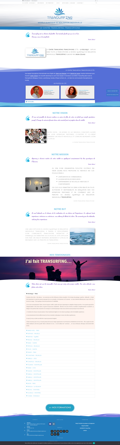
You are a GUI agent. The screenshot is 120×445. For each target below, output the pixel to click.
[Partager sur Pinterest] (58, 431)
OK (93, 443)
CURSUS (85, 430)
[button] (60, 101)
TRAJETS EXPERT (84, 425)
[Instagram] (53, 423)
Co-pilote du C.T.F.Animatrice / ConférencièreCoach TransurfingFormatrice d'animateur (84, 93)
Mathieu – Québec (33, 336)
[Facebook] (50, 423)
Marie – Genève (32, 343)
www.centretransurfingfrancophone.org (35, 435)
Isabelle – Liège (32, 358)
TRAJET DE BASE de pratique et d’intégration (85, 423)
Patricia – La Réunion (34, 386)
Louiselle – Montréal (34, 392)
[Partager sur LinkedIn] (61, 431)
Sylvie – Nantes (32, 349)
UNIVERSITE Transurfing (85, 428)
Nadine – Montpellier (34, 371)
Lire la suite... (31, 101)
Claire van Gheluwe (61, 73)
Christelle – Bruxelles (34, 361)
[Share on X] (52, 431)
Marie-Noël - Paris (33, 330)
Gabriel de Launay (75, 73)
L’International (34, 0)
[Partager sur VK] (67, 431)
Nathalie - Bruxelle (34, 333)
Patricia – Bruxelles (34, 346)
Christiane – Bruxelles (34, 355)
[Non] (118, 443)
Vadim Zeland (34, 75)
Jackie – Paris (31, 383)
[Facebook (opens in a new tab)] (95, 0)
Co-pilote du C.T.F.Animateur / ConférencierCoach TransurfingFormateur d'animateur (49, 93)
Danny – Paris (32, 352)
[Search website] (96, 3)
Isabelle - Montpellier (34, 374)
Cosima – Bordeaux (34, 396)
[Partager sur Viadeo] (58, 434)
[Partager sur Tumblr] (55, 434)
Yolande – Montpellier (35, 364)
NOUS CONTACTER (113, 91)
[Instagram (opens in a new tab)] (97, 0)
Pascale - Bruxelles (33, 339)
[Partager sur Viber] (64, 431)
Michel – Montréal (34, 389)
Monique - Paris (33, 293)
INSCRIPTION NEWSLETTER (112, 94)
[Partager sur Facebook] (55, 431)
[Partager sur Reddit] (52, 434)
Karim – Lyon (32, 368)
